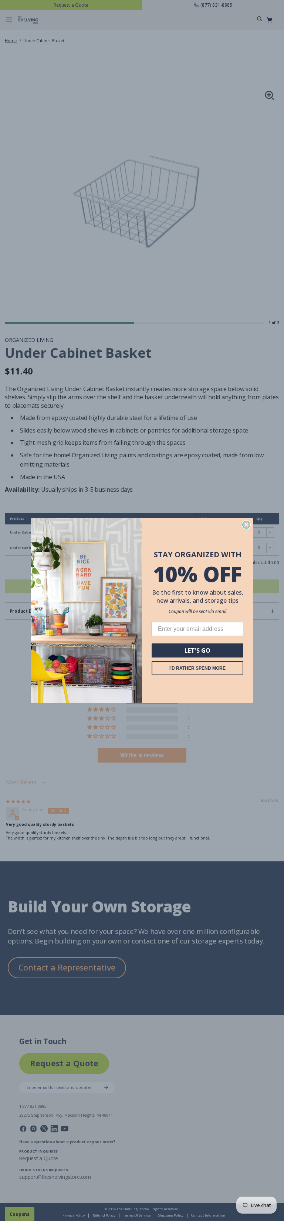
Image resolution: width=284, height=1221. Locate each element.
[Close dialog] (246, 524)
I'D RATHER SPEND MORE (197, 668)
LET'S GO (197, 650)
